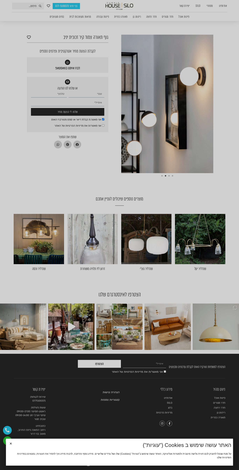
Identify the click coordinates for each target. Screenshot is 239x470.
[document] (119, 235)
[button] (10, 443)
